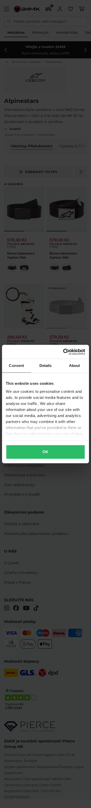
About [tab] (74, 365)
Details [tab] (45, 365)
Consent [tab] (16, 365)
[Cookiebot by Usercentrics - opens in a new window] (64, 352)
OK (45, 452)
